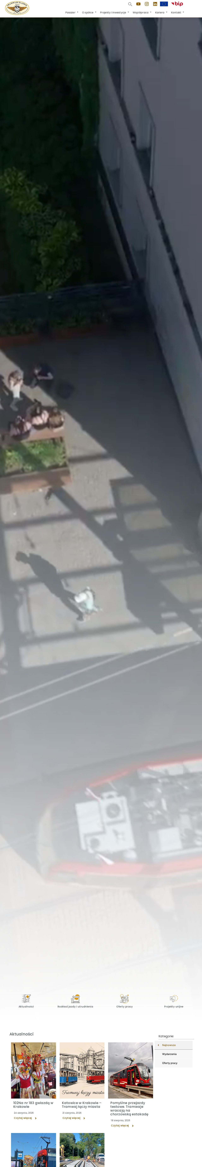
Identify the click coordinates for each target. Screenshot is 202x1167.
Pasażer (70, 12)
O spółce (87, 12)
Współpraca (141, 12)
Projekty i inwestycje (113, 12)
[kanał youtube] (138, 4)
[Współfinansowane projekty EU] (164, 4)
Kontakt (176, 12)
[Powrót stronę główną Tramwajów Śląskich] (17, 8)
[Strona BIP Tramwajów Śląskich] (177, 4)
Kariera (159, 12)
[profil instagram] (147, 4)
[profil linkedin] (155, 4)
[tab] (174, 1045)
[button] (130, 4)
